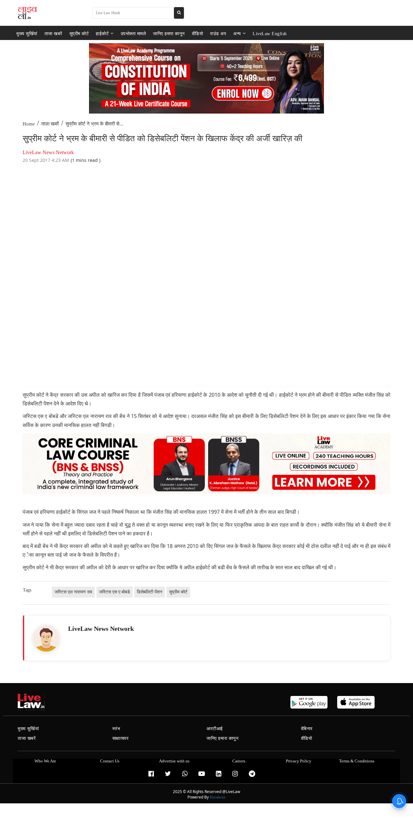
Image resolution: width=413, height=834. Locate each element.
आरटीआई (214, 728)
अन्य (237, 33)
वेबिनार (307, 728)
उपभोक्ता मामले (133, 33)
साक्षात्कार (120, 738)
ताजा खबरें (53, 33)
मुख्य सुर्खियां (26, 33)
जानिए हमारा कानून (169, 33)
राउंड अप (218, 33)
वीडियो (197, 33)
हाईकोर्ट (102, 33)
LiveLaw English (270, 33)
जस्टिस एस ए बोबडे (114, 592)
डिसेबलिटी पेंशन (149, 592)
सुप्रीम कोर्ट (79, 33)
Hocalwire (218, 797)
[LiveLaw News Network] (46, 638)
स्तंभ (116, 728)
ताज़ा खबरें (50, 123)
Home (29, 123)
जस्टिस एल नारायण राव (73, 592)
